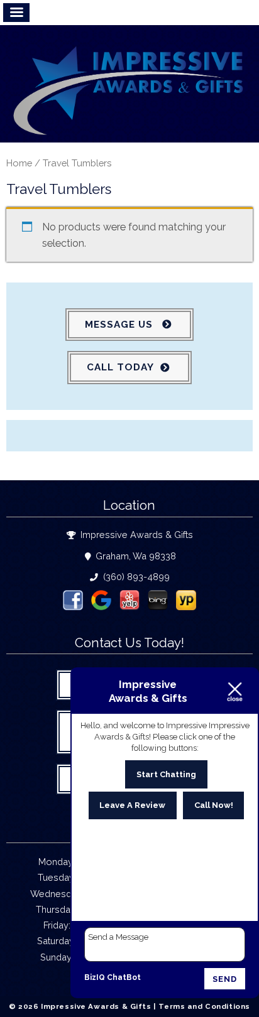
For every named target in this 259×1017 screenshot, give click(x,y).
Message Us (120, 324)
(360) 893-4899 (135, 576)
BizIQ (94, 977)
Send (224, 979)
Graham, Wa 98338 (134, 556)
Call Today (120, 367)
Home (19, 163)
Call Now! (213, 805)
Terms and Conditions (204, 1006)
